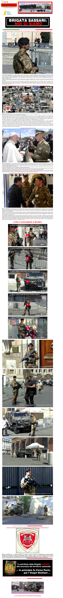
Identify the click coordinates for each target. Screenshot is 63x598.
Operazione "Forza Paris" (48, 77)
